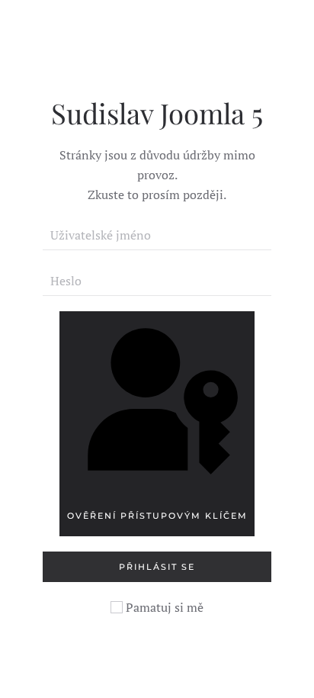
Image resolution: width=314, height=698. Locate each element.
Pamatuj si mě (163, 607)
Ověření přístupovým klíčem (157, 515)
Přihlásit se (157, 566)
